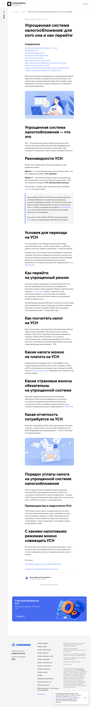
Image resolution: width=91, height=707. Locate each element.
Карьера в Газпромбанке (45, 678)
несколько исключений (40, 371)
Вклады (40, 675)
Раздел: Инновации (44, 669)
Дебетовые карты (43, 685)
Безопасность (67, 664)
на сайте (28, 189)
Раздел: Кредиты (43, 643)
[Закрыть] (4, 12)
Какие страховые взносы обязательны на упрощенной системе (45, 63)
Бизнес (23, 12)
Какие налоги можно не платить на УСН (38, 60)
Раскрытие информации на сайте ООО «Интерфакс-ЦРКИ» (74, 658)
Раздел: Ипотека (43, 653)
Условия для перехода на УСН (34, 53)
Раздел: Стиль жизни (44, 666)
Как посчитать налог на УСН (34, 58)
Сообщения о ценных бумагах (71, 661)
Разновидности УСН (31, 50)
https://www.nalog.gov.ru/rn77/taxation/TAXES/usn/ (43, 564)
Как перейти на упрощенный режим (36, 55)
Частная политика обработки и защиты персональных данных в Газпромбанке (74, 654)
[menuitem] (4, 4)
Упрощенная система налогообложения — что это (41, 48)
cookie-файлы (81, 670)
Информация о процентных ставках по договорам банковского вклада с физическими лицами (74, 644)
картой (29, 220)
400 (13, 659)
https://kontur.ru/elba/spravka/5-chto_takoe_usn (42, 569)
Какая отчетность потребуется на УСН (37, 65)
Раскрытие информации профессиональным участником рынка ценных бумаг (74, 650)
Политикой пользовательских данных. (66, 697)
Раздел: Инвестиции (44, 650)
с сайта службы (38, 291)
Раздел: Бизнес (43, 672)
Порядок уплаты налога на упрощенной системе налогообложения (47, 68)
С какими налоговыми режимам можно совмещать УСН (43, 70)
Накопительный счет (44, 682)
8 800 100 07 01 (18, 653)
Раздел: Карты (42, 646)
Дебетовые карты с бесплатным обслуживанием (48, 689)
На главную (16, 12)
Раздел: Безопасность (45, 662)
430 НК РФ (69, 407)
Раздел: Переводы (44, 659)
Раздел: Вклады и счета (45, 656)
